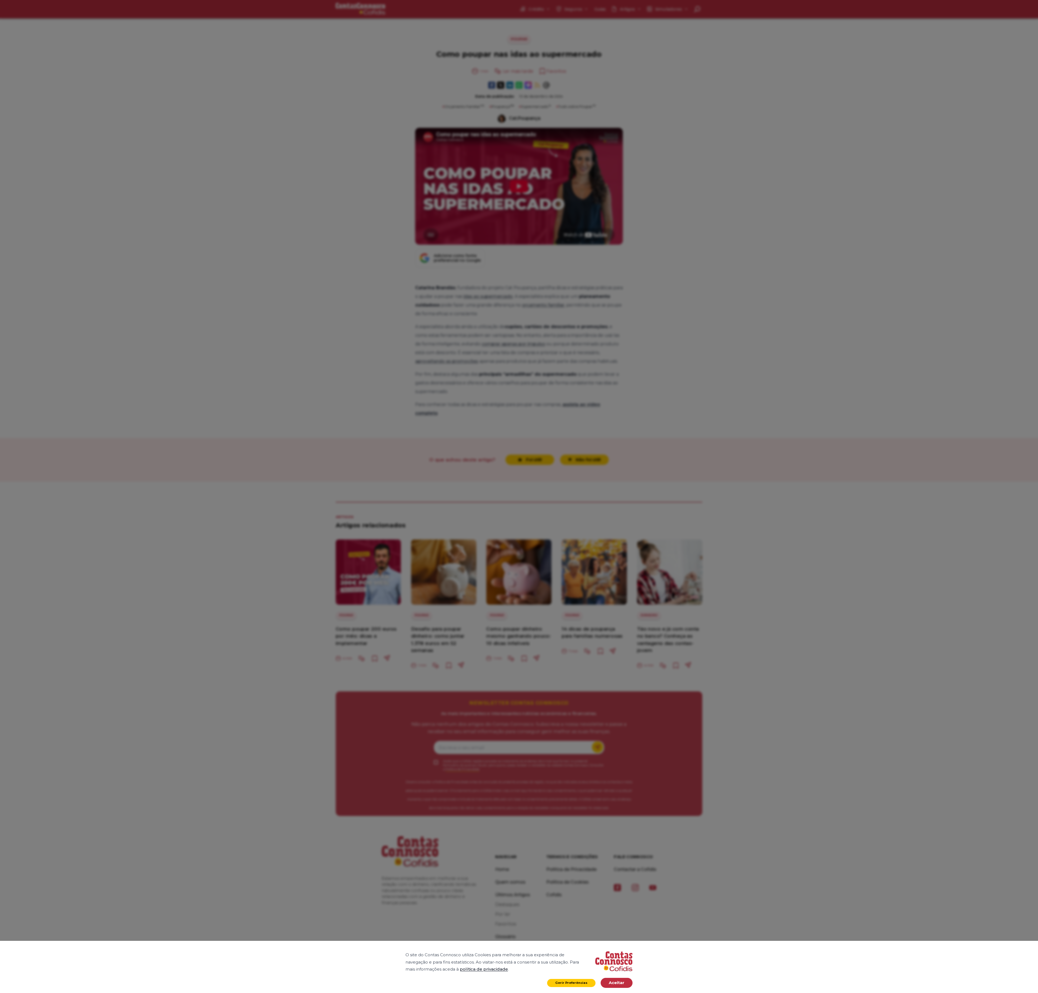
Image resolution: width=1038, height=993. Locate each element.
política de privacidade (484, 969)
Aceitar (616, 982)
